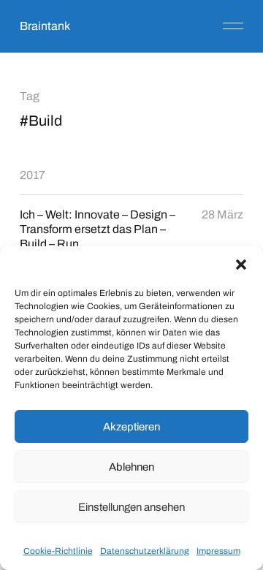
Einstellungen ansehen (131, 507)
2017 (32, 175)
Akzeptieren (131, 427)
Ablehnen (131, 467)
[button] (241, 264)
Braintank (45, 26)
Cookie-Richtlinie (58, 551)
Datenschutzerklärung (144, 551)
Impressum (218, 551)
